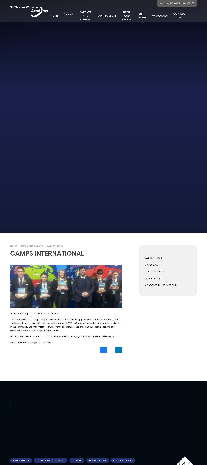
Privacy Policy (97, 460)
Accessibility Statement (50, 460)
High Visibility (21, 460)
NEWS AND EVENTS (32, 246)
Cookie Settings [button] (122, 460)
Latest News (55, 246)
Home (13, 246)
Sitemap (76, 460)
